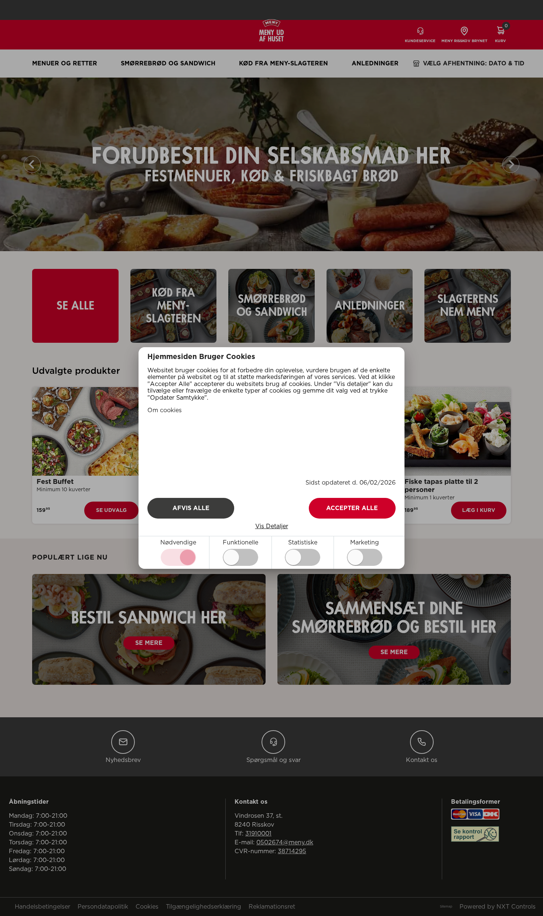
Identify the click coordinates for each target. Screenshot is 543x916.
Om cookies (164, 410)
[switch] (240, 557)
